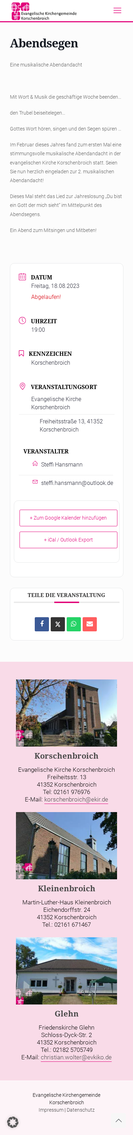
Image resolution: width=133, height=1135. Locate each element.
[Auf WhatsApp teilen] (74, 624)
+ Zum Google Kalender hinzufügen (68, 518)
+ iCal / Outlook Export (68, 540)
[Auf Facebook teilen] (42, 624)
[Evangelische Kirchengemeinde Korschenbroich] (44, 10)
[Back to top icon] (118, 1120)
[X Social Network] (58, 624)
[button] (13, 1122)
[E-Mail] (90, 624)
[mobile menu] (117, 11)
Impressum (51, 1110)
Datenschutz (81, 1110)
